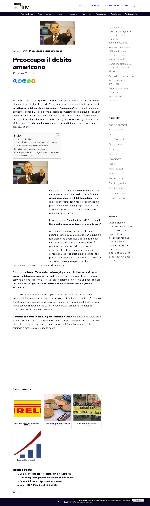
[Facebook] (15, 81)
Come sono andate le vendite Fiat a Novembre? (45, 473)
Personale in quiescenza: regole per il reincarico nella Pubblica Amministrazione (121, 35)
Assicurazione (101, 14)
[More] (33, 81)
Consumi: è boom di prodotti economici (41, 481)
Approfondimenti (27, 14)
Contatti (83, 6)
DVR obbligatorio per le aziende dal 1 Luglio (36, 142)
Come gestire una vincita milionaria (32, 145)
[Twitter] (20, 81)
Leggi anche (26, 139)
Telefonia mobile (131, 14)
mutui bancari (116, 168)
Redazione (96, 6)
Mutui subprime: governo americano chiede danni (46, 477)
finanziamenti (116, 144)
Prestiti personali (118, 188)
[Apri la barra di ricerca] (134, 5)
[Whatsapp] (29, 81)
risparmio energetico (119, 193)
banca (112, 134)
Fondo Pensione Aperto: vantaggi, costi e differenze (121, 80)
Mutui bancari (86, 14)
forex (111, 149)
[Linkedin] (24, 81)
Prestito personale (44, 14)
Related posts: (27, 156)
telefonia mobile (117, 198)
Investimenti (72, 14)
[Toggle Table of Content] (56, 135)
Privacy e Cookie (112, 6)
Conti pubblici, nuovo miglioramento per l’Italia (37, 152)
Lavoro (61, 14)
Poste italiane (116, 14)
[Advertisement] (57, 90)
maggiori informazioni (123, 500)
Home (24, 50)
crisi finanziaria (117, 139)
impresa (113, 154)
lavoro (112, 163)
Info (126, 6)
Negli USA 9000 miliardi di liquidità (38, 485)
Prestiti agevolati (117, 183)
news (18, 492)
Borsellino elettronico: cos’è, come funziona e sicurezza (120, 67)
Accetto (138, 500)
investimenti (115, 158)
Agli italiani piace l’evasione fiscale (31, 149)
